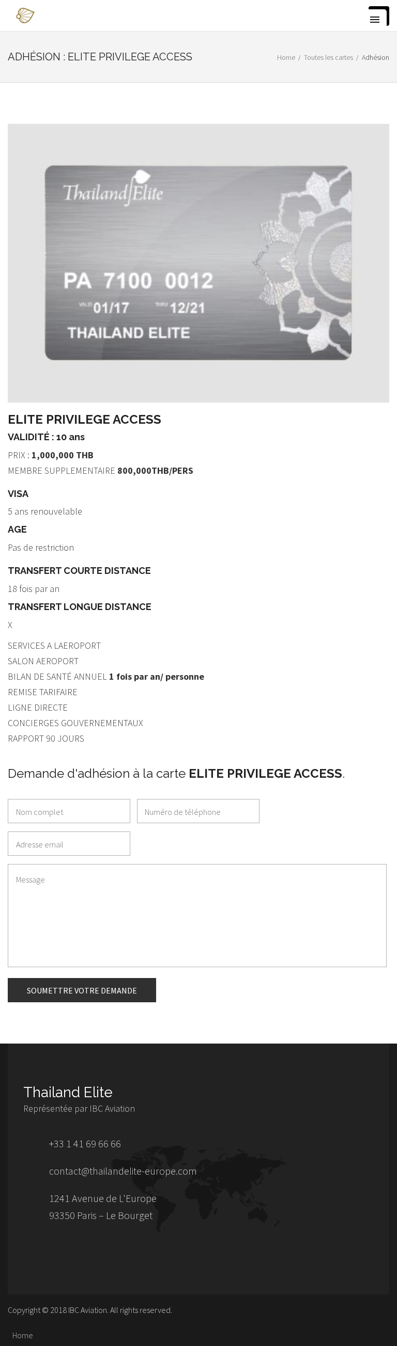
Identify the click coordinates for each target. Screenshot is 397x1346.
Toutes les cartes (328, 57)
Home (286, 57)
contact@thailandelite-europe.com (123, 1170)
